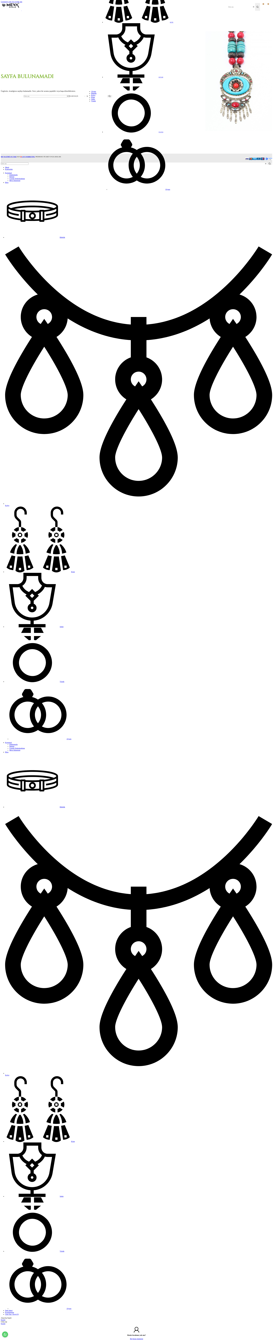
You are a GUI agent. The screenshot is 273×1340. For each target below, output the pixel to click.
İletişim (11, 177)
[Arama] (257, 7)
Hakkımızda (13, 175)
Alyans (167, 189)
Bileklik (94, 93)
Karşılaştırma (9, 1312)
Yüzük (93, 101)
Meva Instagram (14, 180)
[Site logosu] (11, 10)
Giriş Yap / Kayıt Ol (12, 1314)
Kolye (93, 95)
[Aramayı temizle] (253, 7)
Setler (93, 99)
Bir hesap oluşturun (136, 1339)
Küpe (93, 97)
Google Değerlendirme (17, 179)
